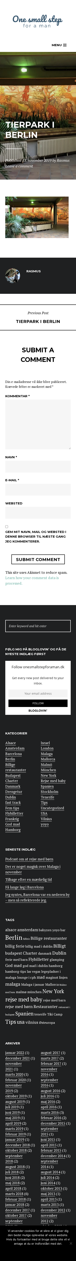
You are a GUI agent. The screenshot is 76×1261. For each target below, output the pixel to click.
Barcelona (13, 753)
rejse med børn (19, 1006)
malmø (21, 992)
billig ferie (14, 946)
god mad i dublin (35, 966)
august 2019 (15, 1101)
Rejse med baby (53, 780)
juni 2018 (12, 1177)
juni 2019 (12, 1112)
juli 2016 (47, 1096)
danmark (45, 953)
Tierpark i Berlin (38, 317)
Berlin (10, 759)
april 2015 (49, 1144)
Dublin (10, 797)
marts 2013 (50, 1204)
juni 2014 (48, 1182)
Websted (13, 503)
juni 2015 (48, 1139)
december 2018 (17, 1144)
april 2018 (13, 1188)
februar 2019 (15, 1134)
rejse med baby (23, 999)
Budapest (13, 775)
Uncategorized (52, 807)
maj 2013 (48, 1193)
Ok (20, 1252)
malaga (12, 984)
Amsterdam (14, 748)
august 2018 (15, 1166)
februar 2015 (51, 1150)
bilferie (26, 938)
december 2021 (17, 1058)
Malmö (46, 764)
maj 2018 (12, 1182)
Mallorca (48, 759)
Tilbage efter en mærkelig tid (28, 879)
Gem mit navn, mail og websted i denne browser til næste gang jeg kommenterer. (35, 536)
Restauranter (46, 1006)
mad (41, 977)
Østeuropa (47, 1022)
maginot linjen (57, 977)
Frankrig (12, 818)
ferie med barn (16, 959)
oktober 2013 (51, 1188)
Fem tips (12, 807)
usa (21, 1021)
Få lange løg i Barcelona (24, 887)
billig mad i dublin (39, 946)
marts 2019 (14, 1128)
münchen (34, 992)
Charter (11, 780)
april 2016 (49, 1106)
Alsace (10, 742)
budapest (13, 953)
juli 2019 (12, 1106)
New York (48, 775)
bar (62, 930)
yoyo (45, 824)
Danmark (12, 786)
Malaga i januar (32, 984)
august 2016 (50, 1090)
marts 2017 (50, 1058)
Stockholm (49, 791)
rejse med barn (54, 1000)
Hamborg (12, 829)
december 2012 (53, 1210)
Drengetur (13, 791)
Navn (11, 457)
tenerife (40, 1014)
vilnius (32, 1022)
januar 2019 (14, 1139)
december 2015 (53, 1123)
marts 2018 (14, 1193)
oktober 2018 (16, 1150)
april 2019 (13, 1123)
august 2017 (50, 1052)
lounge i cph (26, 977)
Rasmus (63, 160)
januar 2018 (14, 1204)
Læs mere (47, 1252)
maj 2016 (48, 1101)
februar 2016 (51, 1117)
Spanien (47, 786)
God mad (12, 824)
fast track (13, 802)
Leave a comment (19, 166)
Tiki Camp (54, 1014)
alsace (10, 930)
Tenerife (47, 797)
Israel (45, 742)
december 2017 (17, 1210)
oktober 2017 (16, 1215)
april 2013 (49, 1199)
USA (44, 813)
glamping (57, 959)
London (47, 748)
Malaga (47, 753)
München (48, 769)
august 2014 (50, 1172)
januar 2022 (14, 1052)
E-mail (12, 480)
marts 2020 (14, 1074)
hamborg (55, 966)
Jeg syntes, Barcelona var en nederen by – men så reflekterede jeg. (37, 897)
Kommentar (17, 396)
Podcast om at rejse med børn (29, 859)
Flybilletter (14, 813)
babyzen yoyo (49, 930)
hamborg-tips (15, 971)
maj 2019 (12, 1117)
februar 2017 (51, 1063)
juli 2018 (12, 1172)
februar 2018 (15, 1199)
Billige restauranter (15, 767)
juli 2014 (47, 1177)
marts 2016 (50, 1112)
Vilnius (46, 818)
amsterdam (27, 930)
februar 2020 (15, 1079)
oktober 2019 (16, 1096)
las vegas (33, 971)
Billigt (59, 946)
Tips (44, 802)
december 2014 (53, 1155)
